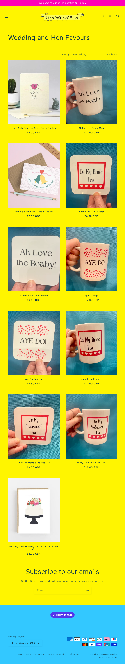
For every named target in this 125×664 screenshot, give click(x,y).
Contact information (107, 657)
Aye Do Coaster (33, 379)
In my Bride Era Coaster (91, 211)
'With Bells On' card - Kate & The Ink (33, 211)
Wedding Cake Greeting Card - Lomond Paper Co (33, 547)
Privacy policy (91, 654)
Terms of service (109, 654)
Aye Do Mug (91, 295)
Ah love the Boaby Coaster (33, 295)
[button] (6, 16)
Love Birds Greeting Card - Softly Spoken (34, 128)
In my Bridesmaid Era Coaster (34, 462)
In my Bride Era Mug (91, 379)
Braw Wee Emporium (36, 654)
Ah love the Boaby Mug (91, 128)
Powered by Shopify (56, 654)
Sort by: (65, 54)
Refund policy (75, 654)
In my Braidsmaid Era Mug (91, 462)
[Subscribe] (87, 590)
